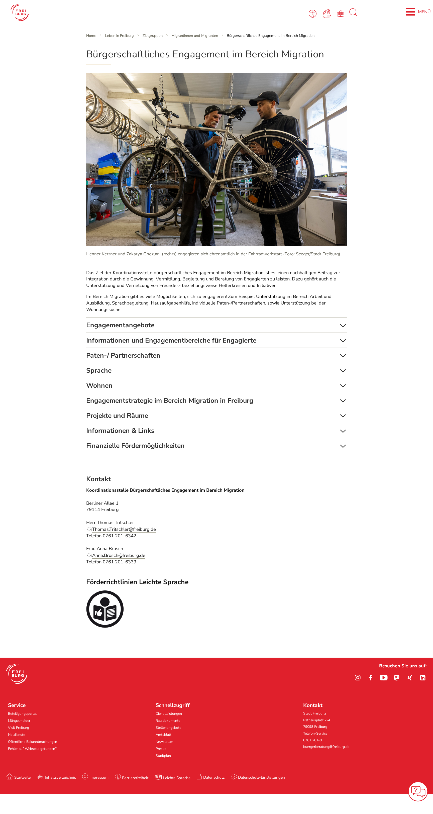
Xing (410, 678)
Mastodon (397, 678)
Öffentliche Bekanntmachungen (32, 741)
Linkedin (423, 678)
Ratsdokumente (168, 720)
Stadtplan (163, 755)
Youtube (384, 678)
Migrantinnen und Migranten (194, 35)
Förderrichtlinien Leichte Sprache (137, 581)
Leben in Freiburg (119, 35)
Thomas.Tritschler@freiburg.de (124, 529)
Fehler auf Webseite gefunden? (32, 748)
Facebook (371, 678)
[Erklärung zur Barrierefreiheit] (313, 13)
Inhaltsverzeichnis (60, 777)
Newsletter (164, 741)
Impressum (99, 777)
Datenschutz (214, 777)
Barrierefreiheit (135, 777)
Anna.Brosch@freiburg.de (118, 555)
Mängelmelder (19, 720)
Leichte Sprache (176, 777)
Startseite (22, 777)
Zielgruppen (153, 35)
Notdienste (16, 734)
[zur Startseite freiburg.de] (91, 13)
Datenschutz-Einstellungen (261, 777)
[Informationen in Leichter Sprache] (342, 13)
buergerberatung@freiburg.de (326, 746)
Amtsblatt (163, 734)
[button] (16, 674)
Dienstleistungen (169, 713)
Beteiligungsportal (22, 713)
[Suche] (353, 15)
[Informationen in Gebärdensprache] (328, 13)
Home (91, 35)
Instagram (358, 678)
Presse (161, 748)
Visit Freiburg (18, 727)
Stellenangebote (168, 727)
